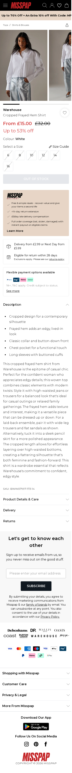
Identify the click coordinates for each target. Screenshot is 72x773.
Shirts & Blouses (20, 25)
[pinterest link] (36, 744)
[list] (36, 67)
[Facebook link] (45, 744)
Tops (5, 25)
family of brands (36, 604)
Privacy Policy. (50, 616)
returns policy (56, 259)
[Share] (67, 25)
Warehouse (12, 110)
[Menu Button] (5, 5)
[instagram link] (26, 744)
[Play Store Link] (36, 726)
